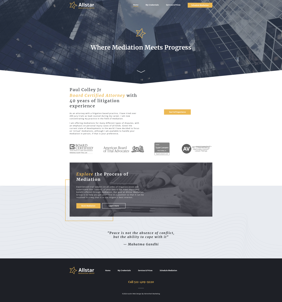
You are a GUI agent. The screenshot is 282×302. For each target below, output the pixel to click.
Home (135, 5)
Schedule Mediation (200, 5)
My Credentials (152, 5)
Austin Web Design (134, 294)
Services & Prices (173, 5)
